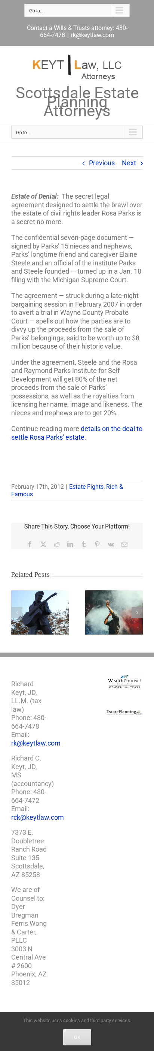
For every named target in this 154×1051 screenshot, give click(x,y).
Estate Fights (86, 486)
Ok (77, 1037)
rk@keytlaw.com (92, 35)
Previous (102, 163)
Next (129, 163)
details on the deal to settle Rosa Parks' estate (76, 433)
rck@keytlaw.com (37, 817)
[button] (16, 612)
